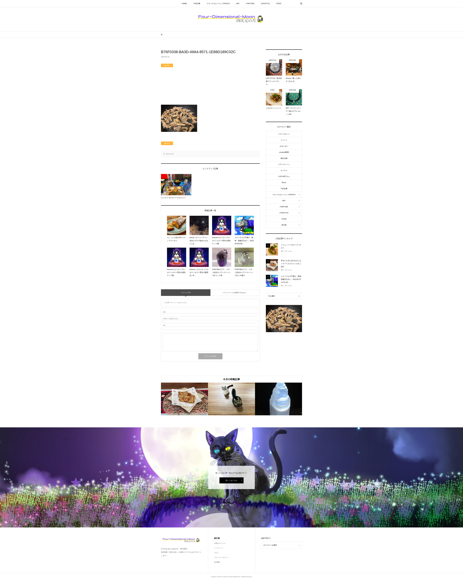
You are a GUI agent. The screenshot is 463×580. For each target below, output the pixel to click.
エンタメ (284, 170)
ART (238, 3)
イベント (284, 140)
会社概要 (217, 562)
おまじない (284, 146)
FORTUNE (250, 3)
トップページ (218, 548)
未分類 (283, 225)
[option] (184, 399)
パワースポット (284, 134)
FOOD (278, 3)
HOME (184, 3)
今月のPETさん (284, 176)
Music (284, 182)
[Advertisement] (210, 86)
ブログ (216, 553)
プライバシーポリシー (221, 557)
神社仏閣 (284, 158)
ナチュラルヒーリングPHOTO (218, 3)
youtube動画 (284, 152)
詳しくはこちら (231, 480)
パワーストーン (284, 164)
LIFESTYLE (265, 3)
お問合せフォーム (220, 543)
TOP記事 (196, 3)
